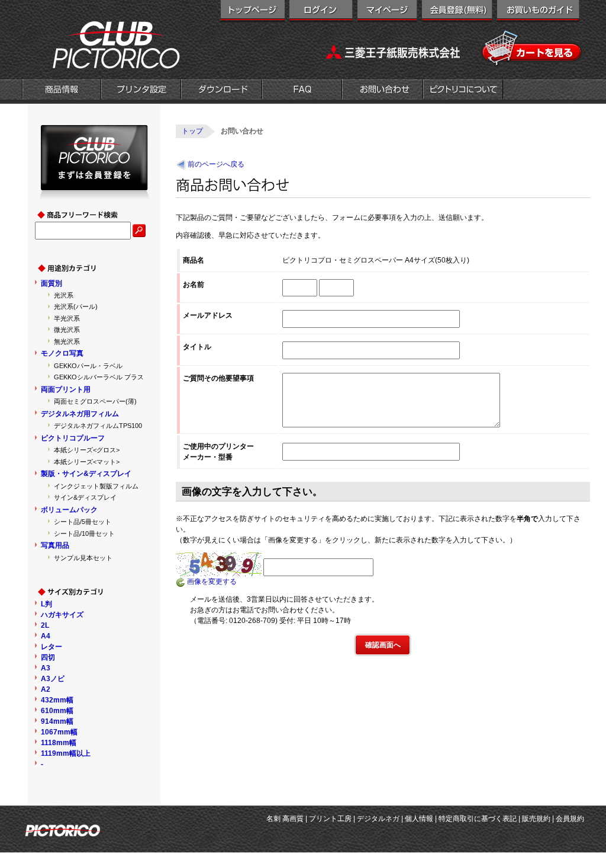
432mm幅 (57, 700)
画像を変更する (211, 581)
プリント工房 (330, 818)
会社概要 (463, 91)
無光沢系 (67, 341)
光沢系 (63, 295)
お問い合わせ (382, 91)
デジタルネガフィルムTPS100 (98, 425)
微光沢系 (67, 329)
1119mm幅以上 (66, 753)
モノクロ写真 (62, 353)
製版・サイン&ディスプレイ (86, 473)
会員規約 (570, 818)
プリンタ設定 (141, 91)
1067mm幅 (59, 732)
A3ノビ (53, 679)
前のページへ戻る (216, 164)
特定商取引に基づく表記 (478, 818)
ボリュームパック (69, 510)
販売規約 (536, 818)
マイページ (387, 12)
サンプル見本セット (83, 557)
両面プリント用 (66, 389)
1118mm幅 (58, 743)
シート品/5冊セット (82, 521)
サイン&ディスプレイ (85, 497)
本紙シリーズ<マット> (87, 461)
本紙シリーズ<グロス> (87, 449)
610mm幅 (57, 711)
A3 (45, 668)
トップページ (253, 12)
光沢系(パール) (76, 306)
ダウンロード (221, 91)
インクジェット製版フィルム (96, 486)
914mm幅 (57, 721)
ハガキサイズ (62, 615)
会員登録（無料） (457, 12)
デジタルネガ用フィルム (80, 414)
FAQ (302, 91)
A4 (45, 636)
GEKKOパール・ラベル (88, 365)
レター (51, 647)
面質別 (51, 283)
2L (45, 625)
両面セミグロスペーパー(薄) (95, 401)
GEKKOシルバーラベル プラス (99, 377)
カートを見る (532, 49)
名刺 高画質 (285, 818)
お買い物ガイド (538, 12)
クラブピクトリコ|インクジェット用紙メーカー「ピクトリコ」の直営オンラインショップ (102, 44)
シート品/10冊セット (84, 533)
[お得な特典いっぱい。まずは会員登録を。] (94, 194)
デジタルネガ (378, 818)
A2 (45, 689)
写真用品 (55, 545)
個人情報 (419, 818)
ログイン (321, 12)
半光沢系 (67, 318)
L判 (46, 604)
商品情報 (61, 91)
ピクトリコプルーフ (73, 438)
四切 (48, 657)
